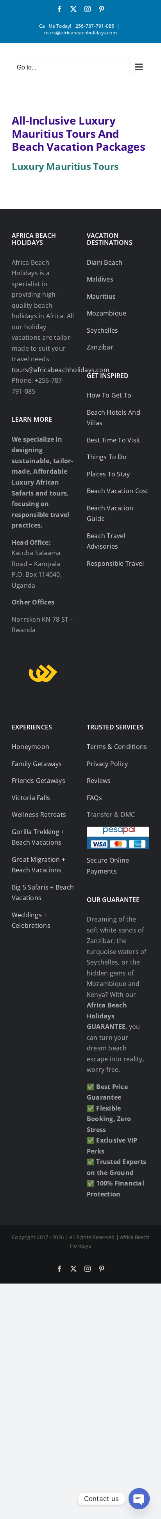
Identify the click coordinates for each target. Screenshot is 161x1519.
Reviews (99, 780)
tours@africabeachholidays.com (80, 32)
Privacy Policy (107, 764)
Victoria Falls (31, 797)
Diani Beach (105, 262)
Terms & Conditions (117, 746)
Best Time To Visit (113, 440)
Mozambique (106, 313)
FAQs (94, 797)
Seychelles (102, 330)
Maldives (100, 279)
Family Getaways (37, 764)
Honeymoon (30, 746)
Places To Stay (108, 474)
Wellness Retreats (39, 814)
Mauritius (101, 296)
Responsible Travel (115, 563)
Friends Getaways (38, 780)
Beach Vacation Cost (118, 491)
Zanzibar (100, 347)
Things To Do (107, 457)
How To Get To (109, 395)
